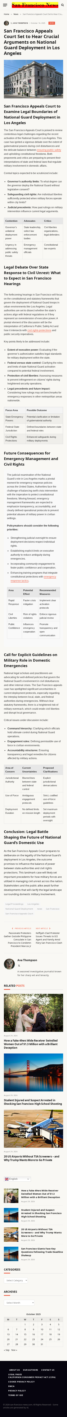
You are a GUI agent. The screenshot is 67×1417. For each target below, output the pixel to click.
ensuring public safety (49, 150)
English (13, 1179)
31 (42, 1344)
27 (8, 1344)
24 (42, 1339)
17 (42, 1334)
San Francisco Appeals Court (19, 913)
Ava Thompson (20, 23)
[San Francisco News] (35, 5)
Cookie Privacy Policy (21, 1381)
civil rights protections (39, 330)
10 (42, 1329)
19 (58, 1334)
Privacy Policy (17, 1390)
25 (50, 1339)
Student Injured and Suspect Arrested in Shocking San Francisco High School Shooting (33, 1102)
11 (50, 1329)
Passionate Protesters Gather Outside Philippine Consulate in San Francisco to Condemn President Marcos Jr (17, 940)
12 (58, 1329)
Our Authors (30, 1370)
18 (50, 1334)
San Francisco (52, 908)
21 (16, 1339)
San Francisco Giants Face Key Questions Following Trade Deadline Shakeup (42, 1252)
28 (16, 1344)
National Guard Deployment (19, 908)
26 (58, 1339)
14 (16, 1334)
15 (25, 1334)
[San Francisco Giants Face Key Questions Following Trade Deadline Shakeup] (11, 1254)
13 (8, 1334)
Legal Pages (15, 1374)
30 (33, 1344)
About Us (14, 1370)
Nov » (14, 1350)
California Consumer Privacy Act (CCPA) (32, 1377)
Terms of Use (15, 1395)
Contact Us (47, 1370)
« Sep (7, 1350)
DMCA (11, 1386)
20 (8, 1339)
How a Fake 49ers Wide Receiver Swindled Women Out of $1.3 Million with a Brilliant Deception (30, 1044)
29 (25, 1344)
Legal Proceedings (14, 904)
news (39, 908)
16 (33, 1334)
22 (25, 1339)
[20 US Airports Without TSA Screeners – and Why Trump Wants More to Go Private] (33, 1129)
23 (33, 1339)
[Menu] (5, 5)
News (52, 23)
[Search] (62, 5)
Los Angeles (33, 904)
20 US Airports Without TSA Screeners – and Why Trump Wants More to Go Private (31, 1158)
